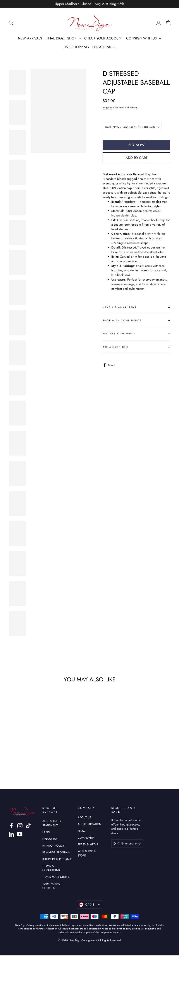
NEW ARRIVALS (30, 38)
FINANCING (50, 839)
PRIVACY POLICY (53, 846)
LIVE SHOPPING (76, 46)
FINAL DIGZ (55, 38)
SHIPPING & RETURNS (56, 859)
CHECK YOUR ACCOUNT (103, 38)
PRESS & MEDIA (88, 844)
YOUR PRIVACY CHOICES (52, 886)
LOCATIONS (102, 46)
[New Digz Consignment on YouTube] (19, 834)
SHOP (72, 38)
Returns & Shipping (119, 333)
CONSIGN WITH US (142, 38)
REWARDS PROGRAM (56, 852)
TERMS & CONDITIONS (51, 868)
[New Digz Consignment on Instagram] (19, 825)
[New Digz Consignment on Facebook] (11, 825)
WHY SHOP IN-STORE (87, 853)
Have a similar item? (120, 307)
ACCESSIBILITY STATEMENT (52, 823)
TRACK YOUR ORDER (55, 877)
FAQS (46, 832)
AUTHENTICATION (90, 824)
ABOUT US (84, 817)
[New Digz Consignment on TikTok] (28, 825)
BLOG (81, 831)
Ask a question (115, 347)
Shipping (107, 107)
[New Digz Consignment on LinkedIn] (11, 834)
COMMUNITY (86, 838)
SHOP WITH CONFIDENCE (122, 320)
